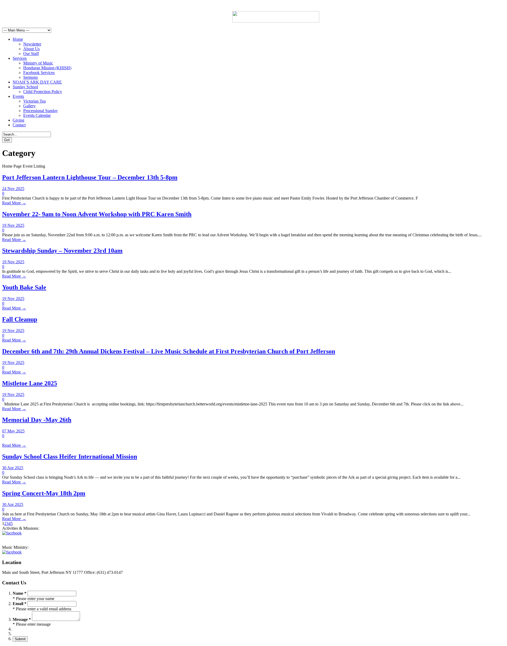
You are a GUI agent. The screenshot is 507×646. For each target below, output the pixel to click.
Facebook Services (39, 72)
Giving (18, 120)
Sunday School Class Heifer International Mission (69, 456)
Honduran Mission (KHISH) (47, 68)
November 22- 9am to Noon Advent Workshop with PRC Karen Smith (96, 214)
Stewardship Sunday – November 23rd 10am (62, 250)
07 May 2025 (13, 431)
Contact (19, 125)
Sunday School (25, 87)
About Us (31, 49)
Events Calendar (37, 115)
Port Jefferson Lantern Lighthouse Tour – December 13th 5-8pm (89, 177)
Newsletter (32, 44)
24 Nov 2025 (13, 188)
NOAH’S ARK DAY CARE (37, 82)
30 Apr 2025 (12, 467)
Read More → (14, 203)
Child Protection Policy (42, 91)
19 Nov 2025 (13, 225)
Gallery (29, 106)
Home (18, 39)
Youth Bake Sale (24, 287)
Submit (20, 639)
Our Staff (31, 53)
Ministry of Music (38, 63)
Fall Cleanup (19, 319)
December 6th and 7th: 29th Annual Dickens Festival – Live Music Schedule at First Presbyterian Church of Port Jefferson (168, 351)
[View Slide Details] (275, 21)
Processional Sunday (40, 110)
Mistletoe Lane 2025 (29, 383)
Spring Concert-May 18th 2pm (43, 493)
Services (20, 58)
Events (18, 96)
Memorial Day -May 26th (36, 419)
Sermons (30, 77)
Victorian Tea (34, 101)
